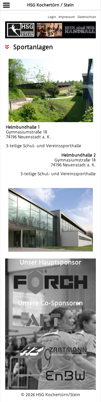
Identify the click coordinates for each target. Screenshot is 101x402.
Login (52, 17)
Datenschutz (86, 17)
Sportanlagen (33, 47)
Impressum (67, 17)
